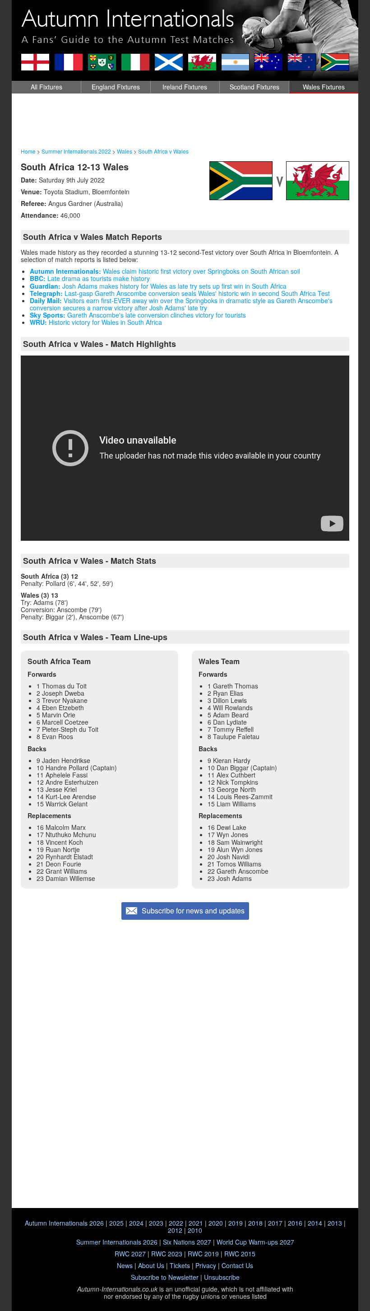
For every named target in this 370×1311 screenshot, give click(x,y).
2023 (156, 1222)
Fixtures (46, 86)
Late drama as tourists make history (90, 278)
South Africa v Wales (163, 151)
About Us (151, 1265)
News (125, 1265)
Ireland (184, 86)
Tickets (180, 1265)
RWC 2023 (166, 1253)
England (116, 86)
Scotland (254, 86)
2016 (295, 1222)
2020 (215, 1222)
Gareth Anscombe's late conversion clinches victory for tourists (138, 314)
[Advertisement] (185, 121)
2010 (195, 1230)
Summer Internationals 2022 (76, 151)
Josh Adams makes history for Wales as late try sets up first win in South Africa (158, 285)
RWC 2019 (203, 1253)
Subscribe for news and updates (193, 910)
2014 (315, 1222)
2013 (335, 1222)
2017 (275, 1222)
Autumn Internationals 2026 (64, 1222)
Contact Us (237, 1265)
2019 (235, 1222)
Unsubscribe (222, 1277)
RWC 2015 (239, 1253)
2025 (116, 1222)
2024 (136, 1222)
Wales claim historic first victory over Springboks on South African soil (165, 271)
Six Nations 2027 (187, 1241)
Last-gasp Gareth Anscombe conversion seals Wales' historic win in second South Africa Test (180, 293)
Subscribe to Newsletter (165, 1277)
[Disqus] (185, 1089)
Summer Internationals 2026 (116, 1241)
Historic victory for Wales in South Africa (96, 322)
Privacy (205, 1265)
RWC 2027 (130, 1253)
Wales (324, 86)
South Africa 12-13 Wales (75, 166)
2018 (255, 1222)
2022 (176, 1222)
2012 (175, 1230)
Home (28, 151)
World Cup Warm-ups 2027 (255, 1241)
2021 (196, 1222)
